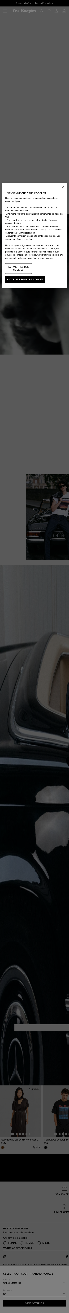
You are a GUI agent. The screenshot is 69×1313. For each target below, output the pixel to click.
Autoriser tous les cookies (25, 279)
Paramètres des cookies (18, 268)
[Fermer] (62, 187)
